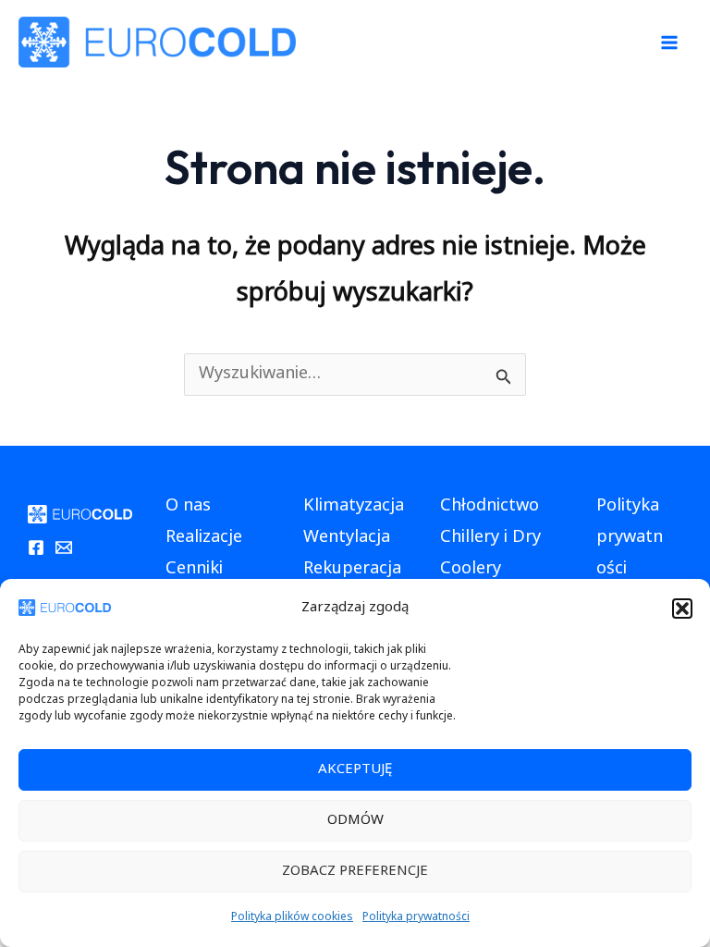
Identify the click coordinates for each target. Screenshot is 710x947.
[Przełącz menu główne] (670, 42)
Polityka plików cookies (292, 918)
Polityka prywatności (416, 918)
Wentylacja (346, 538)
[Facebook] (36, 547)
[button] (682, 608)
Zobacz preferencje (355, 871)
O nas (188, 507)
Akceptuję (355, 770)
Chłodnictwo (489, 507)
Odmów (355, 821)
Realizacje (203, 538)
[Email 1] (63, 547)
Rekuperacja (352, 569)
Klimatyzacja (353, 507)
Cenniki (194, 569)
